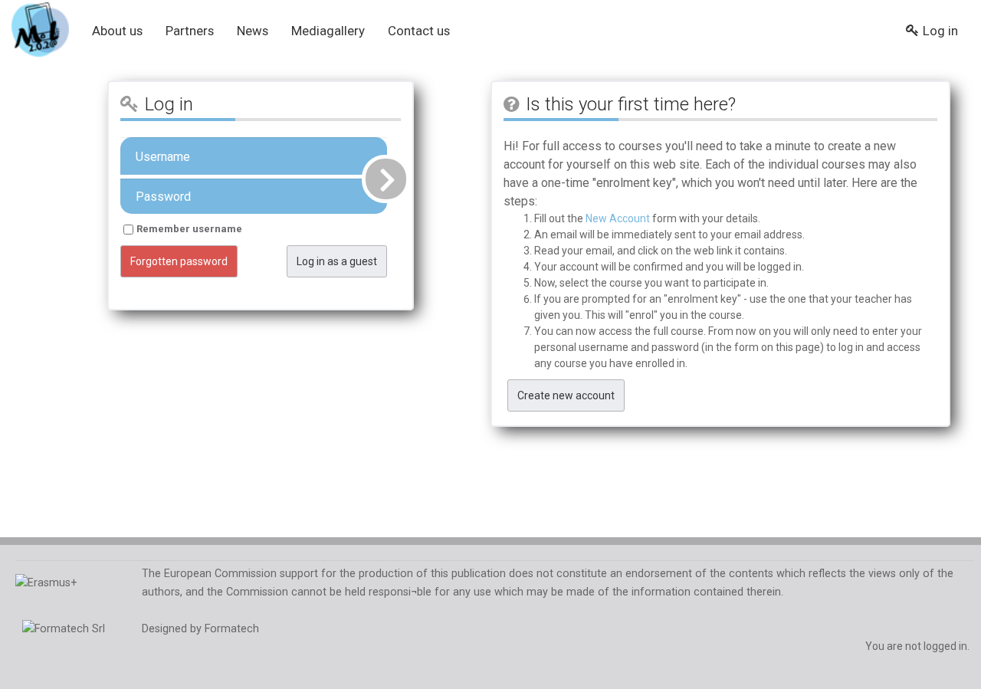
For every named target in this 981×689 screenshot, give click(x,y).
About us (117, 30)
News (252, 30)
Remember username (189, 229)
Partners (190, 30)
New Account (618, 218)
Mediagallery (328, 30)
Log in (940, 30)
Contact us (419, 30)
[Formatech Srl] (60, 628)
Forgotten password (179, 261)
